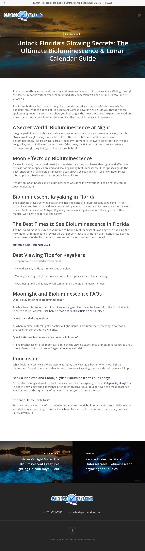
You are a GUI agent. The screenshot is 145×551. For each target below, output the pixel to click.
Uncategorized (72, 34)
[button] (139, 15)
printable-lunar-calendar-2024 (31, 244)
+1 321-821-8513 (52, 512)
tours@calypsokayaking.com (84, 512)
